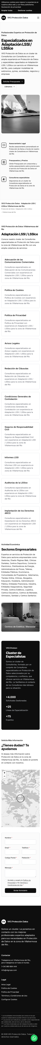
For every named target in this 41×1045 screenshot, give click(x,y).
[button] (20, 798)
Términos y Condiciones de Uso (14, 996)
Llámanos (8, 87)
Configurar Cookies (9, 999)
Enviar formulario (20, 890)
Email (7, 848)
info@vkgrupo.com (9, 970)
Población (26, 858)
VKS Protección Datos (17, 17)
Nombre (8, 838)
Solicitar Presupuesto (11, 81)
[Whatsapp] (34, 1038)
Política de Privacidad (10, 992)
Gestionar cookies (25, 10)
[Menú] (38, 17)
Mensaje (9, 868)
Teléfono (26, 848)
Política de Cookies (9, 988)
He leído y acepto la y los (19, 882)
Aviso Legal (5, 984)
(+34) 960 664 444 (9, 966)
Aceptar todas (6, 10)
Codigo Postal (11, 858)
